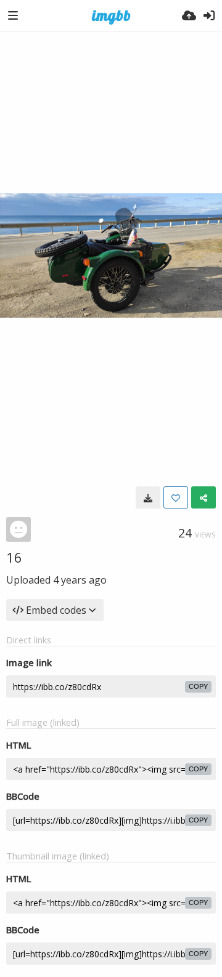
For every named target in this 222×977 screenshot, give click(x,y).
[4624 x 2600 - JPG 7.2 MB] (148, 497)
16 (14, 557)
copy (198, 686)
